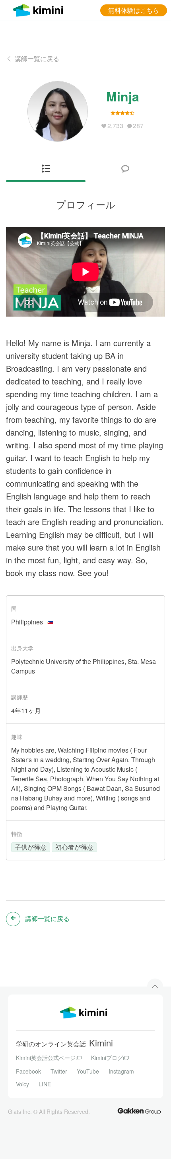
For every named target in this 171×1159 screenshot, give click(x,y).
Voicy (22, 1084)
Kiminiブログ (107, 1058)
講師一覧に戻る (37, 58)
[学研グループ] (139, 1110)
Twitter (59, 1071)
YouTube (88, 1071)
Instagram (121, 1071)
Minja (122, 96)
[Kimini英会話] (40, 9)
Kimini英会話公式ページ (46, 1058)
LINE (45, 1084)
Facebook (28, 1071)
